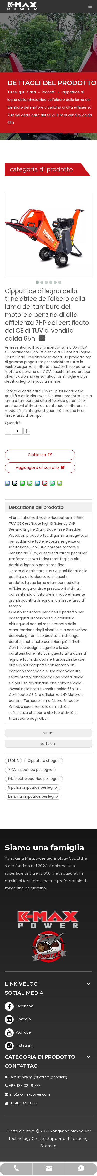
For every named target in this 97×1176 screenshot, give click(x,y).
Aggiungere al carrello (37, 467)
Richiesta (37, 454)
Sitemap (48, 1145)
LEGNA (13, 760)
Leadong (79, 1138)
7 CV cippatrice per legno (30, 769)
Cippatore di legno (44, 760)
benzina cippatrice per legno (33, 796)
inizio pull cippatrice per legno (34, 778)
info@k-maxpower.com (29, 1094)
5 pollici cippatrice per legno (32, 787)
